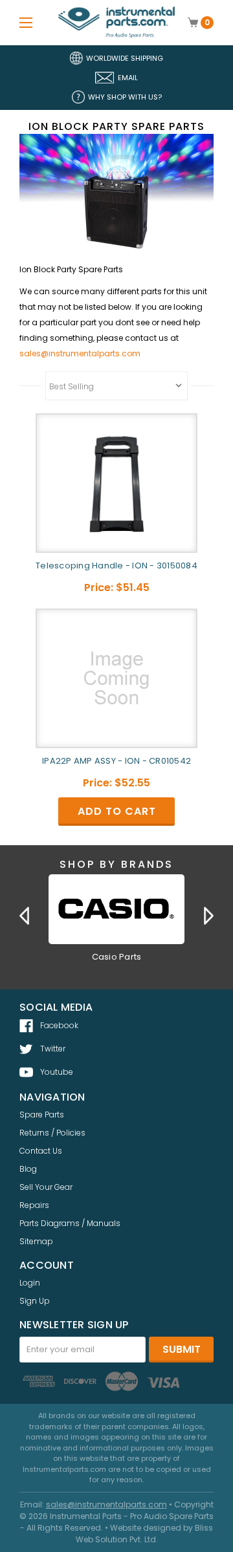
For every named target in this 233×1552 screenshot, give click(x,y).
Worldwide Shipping (124, 58)
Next (209, 915)
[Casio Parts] (116, 909)
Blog (28, 1168)
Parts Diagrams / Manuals (69, 1223)
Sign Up (34, 1300)
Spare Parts (41, 1114)
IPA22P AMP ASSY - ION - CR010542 (116, 761)
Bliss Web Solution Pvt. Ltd (145, 1533)
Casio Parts (117, 957)
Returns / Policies (52, 1132)
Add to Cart (117, 811)
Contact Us (40, 1150)
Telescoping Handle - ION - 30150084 (116, 565)
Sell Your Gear (45, 1186)
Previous (24, 915)
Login (29, 1282)
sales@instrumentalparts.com (79, 353)
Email (128, 77)
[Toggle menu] (25, 22)
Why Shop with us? (125, 97)
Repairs (34, 1205)
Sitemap (36, 1241)
